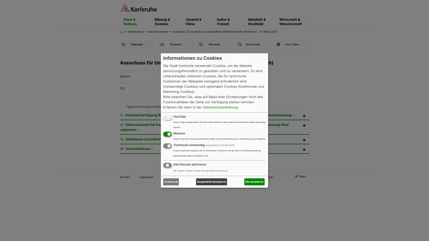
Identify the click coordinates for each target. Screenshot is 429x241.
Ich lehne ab (171, 181)
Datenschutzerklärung (220, 107)
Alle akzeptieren (254, 181)
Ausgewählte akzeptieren (211, 181)
